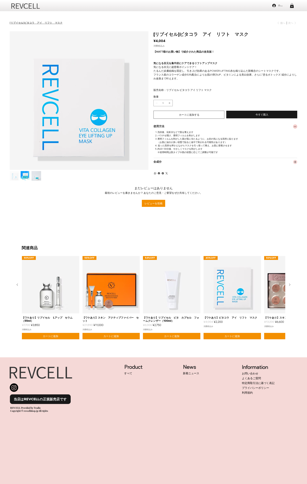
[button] (292, 5)
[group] (153, 297)
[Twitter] (166, 173)
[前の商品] (17, 285)
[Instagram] (14, 387)
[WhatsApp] (155, 173)
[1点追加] (169, 103)
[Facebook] (159, 173)
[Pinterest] (162, 173)
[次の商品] (290, 285)
